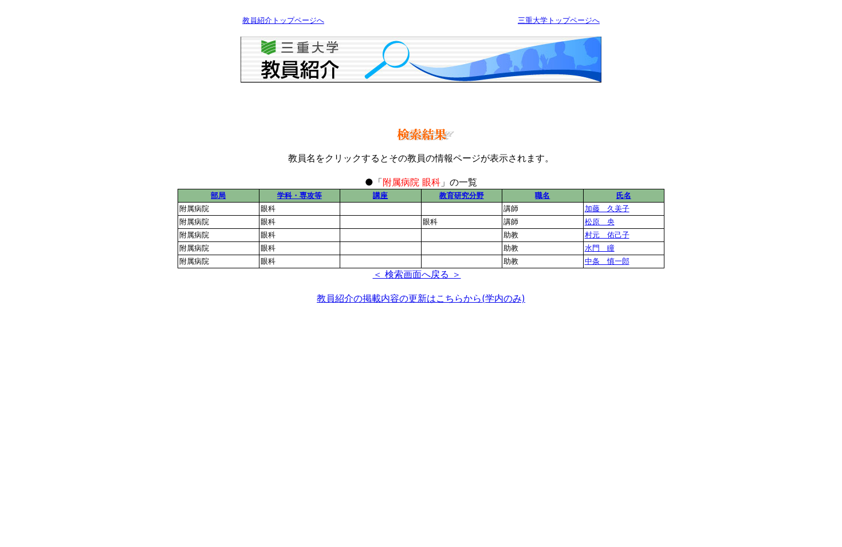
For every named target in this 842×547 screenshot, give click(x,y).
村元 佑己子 (607, 234)
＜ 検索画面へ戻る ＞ (417, 274)
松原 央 (600, 221)
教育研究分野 (461, 195)
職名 (542, 195)
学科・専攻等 (299, 195)
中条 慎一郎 (607, 260)
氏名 (623, 195)
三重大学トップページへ (559, 20)
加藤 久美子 (607, 208)
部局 (218, 195)
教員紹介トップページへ (283, 20)
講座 (380, 195)
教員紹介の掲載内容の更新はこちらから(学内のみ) (421, 298)
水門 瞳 (600, 247)
